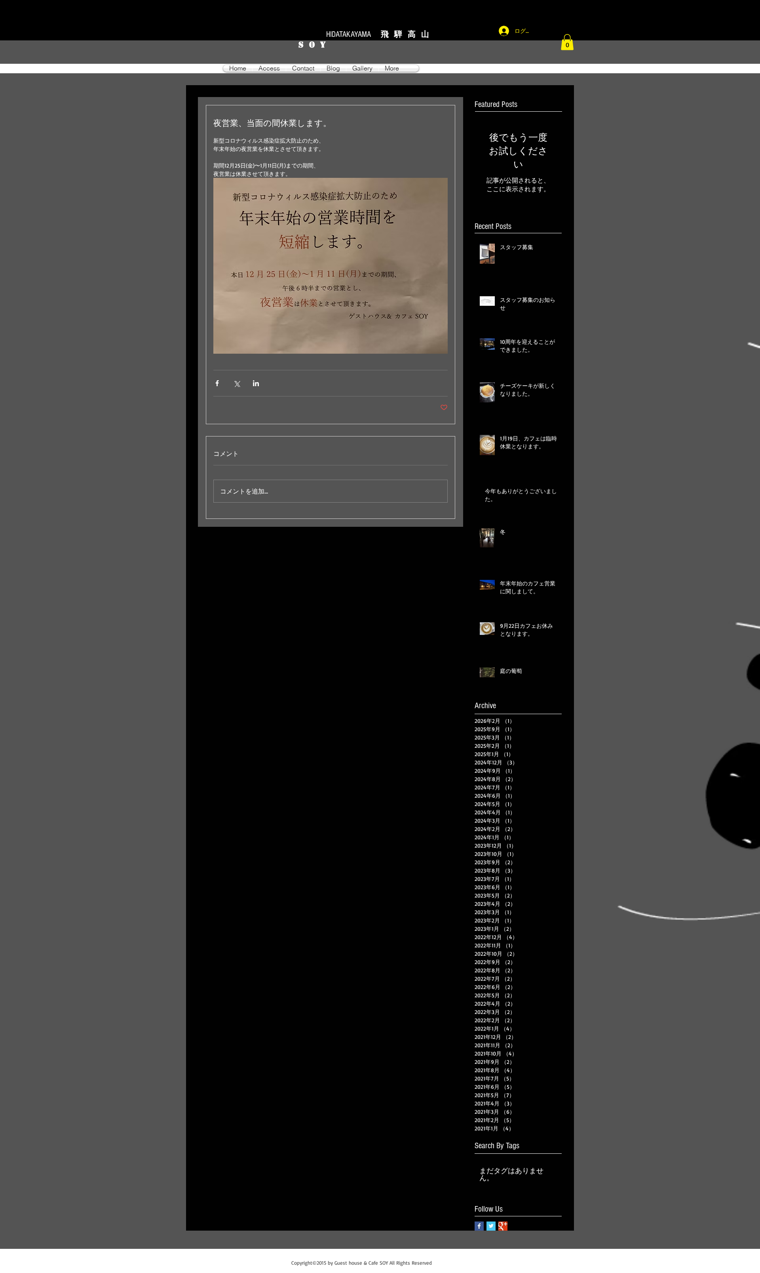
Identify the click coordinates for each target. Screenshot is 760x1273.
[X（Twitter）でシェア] (236, 383)
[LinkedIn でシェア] (256, 383)
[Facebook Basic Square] (479, 1226)
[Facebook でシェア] (217, 383)
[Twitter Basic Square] (491, 1226)
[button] (567, 42)
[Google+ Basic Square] (502, 1226)
